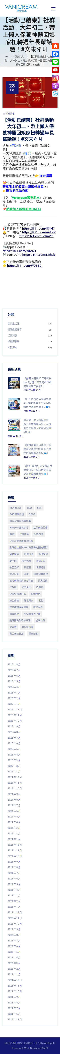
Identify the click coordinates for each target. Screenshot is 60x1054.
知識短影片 (13, 341)
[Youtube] (55, 70)
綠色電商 (28, 600)
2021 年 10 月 (15, 991)
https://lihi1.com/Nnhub (38, 255)
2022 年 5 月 (14, 952)
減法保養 (14, 574)
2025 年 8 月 (14, 732)
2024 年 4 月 (14, 822)
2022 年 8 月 (14, 935)
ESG (39, 507)
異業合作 (26, 587)
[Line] (55, 62)
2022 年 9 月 (14, 929)
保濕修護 (24, 534)
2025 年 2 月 (14, 766)
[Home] (55, 46)
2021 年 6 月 (14, 1014)
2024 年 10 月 (15, 788)
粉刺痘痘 (35, 594)
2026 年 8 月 (14, 664)
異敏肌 (13, 587)
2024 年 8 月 (14, 799)
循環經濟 (43, 554)
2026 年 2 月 (14, 698)
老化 (40, 600)
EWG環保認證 (17, 514)
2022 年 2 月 (14, 968)
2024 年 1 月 (14, 839)
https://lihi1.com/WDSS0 (24, 266)
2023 (29, 507)
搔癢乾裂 (41, 560)
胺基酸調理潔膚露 (19, 607)
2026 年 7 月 (14, 670)
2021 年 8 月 (14, 1002)
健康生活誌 (13, 323)
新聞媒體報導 (15, 329)
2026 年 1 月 (14, 704)
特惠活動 (42, 580)
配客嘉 (13, 627)
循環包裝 (28, 554)
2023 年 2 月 (14, 901)
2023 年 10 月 (15, 856)
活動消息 (10, 114)
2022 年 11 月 (15, 918)
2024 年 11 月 (15, 783)
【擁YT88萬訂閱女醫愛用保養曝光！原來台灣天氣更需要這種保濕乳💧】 (38, 469)
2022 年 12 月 (15, 912)
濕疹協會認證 (41, 574)
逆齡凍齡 (40, 620)
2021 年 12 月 (15, 980)
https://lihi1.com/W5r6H (19, 251)
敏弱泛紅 (14, 567)
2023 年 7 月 (14, 873)
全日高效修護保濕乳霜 (21, 541)
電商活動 (33, 633)
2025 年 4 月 (14, 754)
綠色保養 (14, 600)
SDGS (32, 514)
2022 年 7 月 (14, 940)
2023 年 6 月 (14, 878)
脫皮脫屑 (38, 607)
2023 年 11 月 (15, 850)
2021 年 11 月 (15, 985)
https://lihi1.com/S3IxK (38, 228)
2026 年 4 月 (14, 687)
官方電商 (14, 554)
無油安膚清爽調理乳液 (21, 580)
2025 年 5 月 (14, 749)
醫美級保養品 (17, 633)
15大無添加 (16, 507)
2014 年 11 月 (15, 1019)
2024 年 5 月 (14, 816)
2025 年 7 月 (14, 737)
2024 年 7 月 (14, 805)
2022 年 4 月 (14, 957)
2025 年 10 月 (15, 721)
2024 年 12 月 (15, 777)
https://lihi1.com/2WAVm (36, 236)
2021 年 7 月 (14, 1008)
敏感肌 (27, 567)
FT (47, 1048)
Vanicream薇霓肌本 (20, 521)
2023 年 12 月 (15, 844)
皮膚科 (39, 587)
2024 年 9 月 (14, 794)
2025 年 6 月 (14, 743)
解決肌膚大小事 (32, 613)
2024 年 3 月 (14, 828)
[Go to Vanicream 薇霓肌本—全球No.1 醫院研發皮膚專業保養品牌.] (6, 56)
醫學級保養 (27, 627)
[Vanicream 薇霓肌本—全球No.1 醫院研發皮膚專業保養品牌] (21, 8)
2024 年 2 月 (14, 833)
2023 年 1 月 (14, 906)
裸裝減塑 (14, 613)
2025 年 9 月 (14, 726)
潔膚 (26, 574)
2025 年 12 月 (15, 709)
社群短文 (12, 347)
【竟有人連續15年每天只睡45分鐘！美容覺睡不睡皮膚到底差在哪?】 (38, 382)
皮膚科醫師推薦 (18, 594)
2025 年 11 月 (15, 715)
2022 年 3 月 (14, 963)
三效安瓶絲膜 (41, 527)
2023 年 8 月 (14, 867)
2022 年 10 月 (15, 923)
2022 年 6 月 (14, 946)
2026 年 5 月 (14, 681)
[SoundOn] (55, 94)
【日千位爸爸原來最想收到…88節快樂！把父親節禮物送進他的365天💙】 (37, 403)
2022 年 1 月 (14, 974)
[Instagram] (55, 78)
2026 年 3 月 (14, 692)
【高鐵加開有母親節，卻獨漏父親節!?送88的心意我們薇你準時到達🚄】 (37, 449)
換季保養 (26, 560)
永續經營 (41, 567)
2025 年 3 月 (14, 760)
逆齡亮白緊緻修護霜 (20, 620)
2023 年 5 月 (14, 884)
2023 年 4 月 (14, 890)
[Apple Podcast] (55, 86)
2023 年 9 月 (14, 861)
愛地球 (13, 560)
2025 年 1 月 (14, 771)
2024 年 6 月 (14, 811)
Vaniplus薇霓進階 (19, 527)
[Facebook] (55, 54)
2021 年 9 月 (14, 997)
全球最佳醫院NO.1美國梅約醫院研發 (28, 547)
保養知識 (38, 534)
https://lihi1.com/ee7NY (39, 232)
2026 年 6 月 (14, 675)
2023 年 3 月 (14, 895)
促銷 (12, 534)
